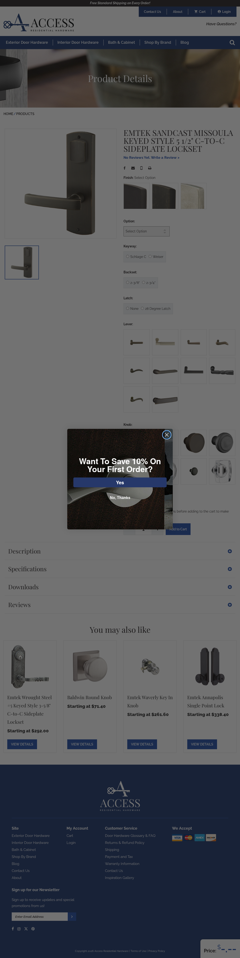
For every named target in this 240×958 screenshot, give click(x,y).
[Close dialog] (167, 435)
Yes (120, 482)
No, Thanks (120, 498)
